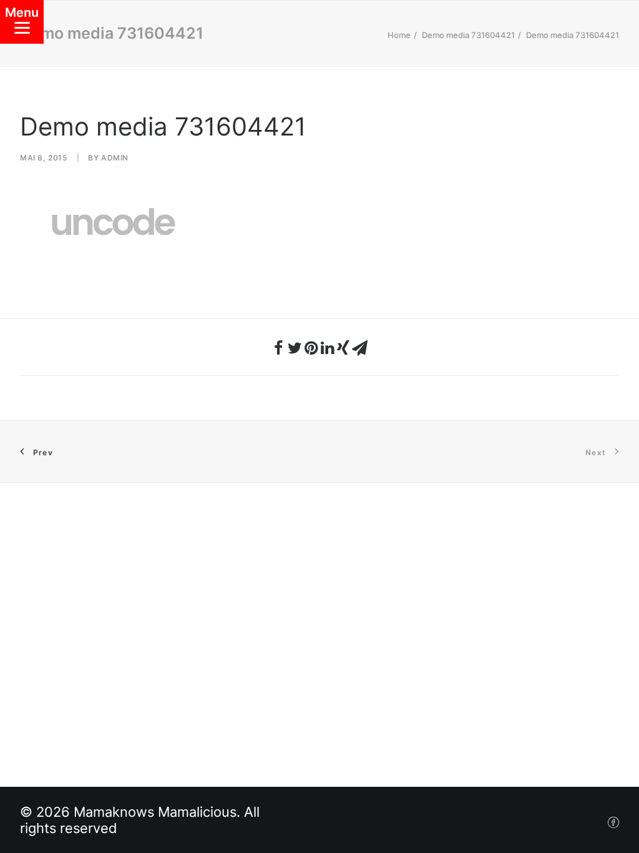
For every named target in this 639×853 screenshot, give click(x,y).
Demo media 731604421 (468, 35)
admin (115, 157)
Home (399, 35)
